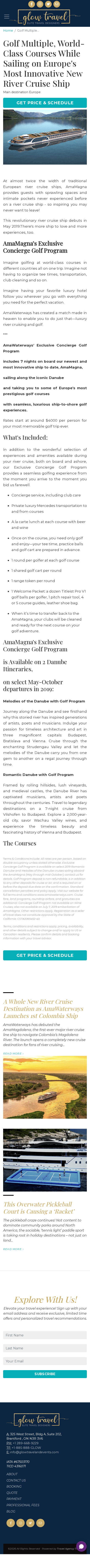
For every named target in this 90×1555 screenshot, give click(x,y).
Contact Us (16, 1480)
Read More (12, 1053)
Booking (14, 1486)
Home (8, 30)
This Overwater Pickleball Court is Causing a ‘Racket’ (38, 1207)
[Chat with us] (81, 1546)
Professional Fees (22, 1505)
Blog (10, 1511)
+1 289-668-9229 (26, 1443)
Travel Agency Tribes (69, 1548)
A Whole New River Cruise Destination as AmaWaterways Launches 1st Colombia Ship (43, 1008)
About (11, 1474)
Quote (12, 1493)
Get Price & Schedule (45, 102)
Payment (13, 1499)
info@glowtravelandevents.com (34, 1452)
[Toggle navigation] (6, 17)
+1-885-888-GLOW (26, 1448)
